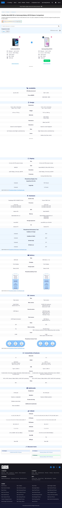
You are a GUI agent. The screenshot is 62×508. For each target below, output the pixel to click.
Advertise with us (23, 478)
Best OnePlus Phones (21, 492)
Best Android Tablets (5, 487)
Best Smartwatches (36, 499)
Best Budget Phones (36, 496)
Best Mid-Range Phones (37, 494)
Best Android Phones (52, 487)
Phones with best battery (53, 494)
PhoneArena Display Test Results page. (16, 190)
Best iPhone (3, 490)
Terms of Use (34, 478)
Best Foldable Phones (52, 492)
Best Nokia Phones (20, 499)
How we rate (4, 474)
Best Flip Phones (20, 494)
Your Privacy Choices (36, 479)
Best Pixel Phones (35, 490)
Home (33, 472)
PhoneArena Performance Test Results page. (18, 249)
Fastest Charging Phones (6, 499)
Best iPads (34, 485)
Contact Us (11, 472)
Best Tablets (19, 485)
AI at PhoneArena (11, 474)
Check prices (47, 60)
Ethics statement (22, 472)
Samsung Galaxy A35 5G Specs (46, 452)
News (36, 472)
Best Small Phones (5, 494)
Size (7, 31)
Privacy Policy (41, 478)
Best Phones (4, 485)
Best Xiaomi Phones (36, 492)
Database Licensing (15, 478)
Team (7, 472)
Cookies (54, 478)
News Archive (56, 472)
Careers (16, 472)
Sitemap (51, 472)
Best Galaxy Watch (20, 501)
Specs (3, 31)
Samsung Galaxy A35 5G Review (46, 456)
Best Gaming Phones (21, 496)
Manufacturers (41, 472)
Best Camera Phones (5, 496)
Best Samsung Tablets (21, 487)
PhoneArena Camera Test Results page (16, 348)
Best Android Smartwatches (53, 499)
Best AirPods (34, 501)
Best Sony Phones (5, 492)
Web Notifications (48, 478)
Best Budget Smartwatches (6, 501)
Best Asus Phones (51, 496)
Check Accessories (15, 63)
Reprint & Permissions (5, 478)
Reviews (46, 472)
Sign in (59, 2)
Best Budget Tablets (52, 485)
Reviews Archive (35, 474)
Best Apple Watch (35, 487)
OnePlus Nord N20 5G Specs (16, 452)
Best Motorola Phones (52, 490)
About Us (3, 472)
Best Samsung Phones (21, 490)
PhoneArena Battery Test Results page (16, 290)
